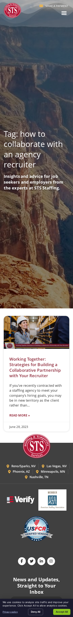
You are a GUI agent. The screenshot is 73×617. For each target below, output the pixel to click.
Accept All (62, 611)
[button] (64, 13)
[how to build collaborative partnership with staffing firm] (36, 332)
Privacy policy (10, 611)
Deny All (35, 611)
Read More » (19, 415)
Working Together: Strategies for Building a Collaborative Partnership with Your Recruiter (35, 367)
